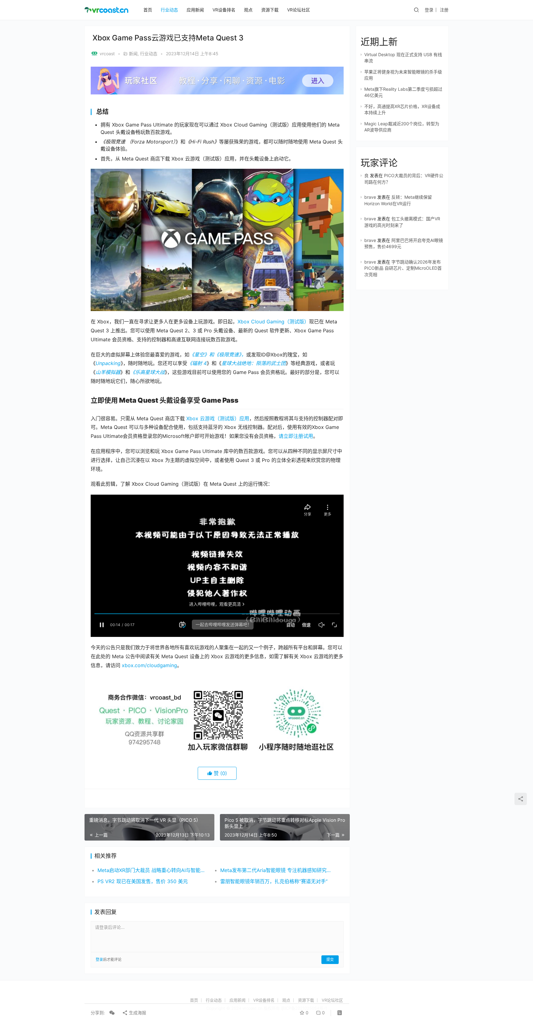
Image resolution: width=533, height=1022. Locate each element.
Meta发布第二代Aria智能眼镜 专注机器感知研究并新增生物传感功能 (275, 870)
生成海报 (137, 1012)
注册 (444, 9)
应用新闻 (195, 9)
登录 (429, 9)
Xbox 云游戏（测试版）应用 (217, 418)
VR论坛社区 (298, 9)
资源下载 (270, 9)
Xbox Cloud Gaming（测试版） (273, 321)
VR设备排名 (224, 9)
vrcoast (107, 53)
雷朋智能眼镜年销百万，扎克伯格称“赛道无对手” (274, 881)
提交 (330, 959)
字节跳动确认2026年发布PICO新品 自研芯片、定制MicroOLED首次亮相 (403, 268)
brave (370, 197)
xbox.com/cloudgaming (149, 665)
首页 (147, 9)
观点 (248, 9)
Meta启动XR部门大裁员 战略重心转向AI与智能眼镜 (152, 870)
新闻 (133, 53)
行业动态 (169, 9)
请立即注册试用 (296, 436)
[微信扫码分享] (112, 1012)
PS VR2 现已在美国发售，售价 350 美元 (142, 881)
